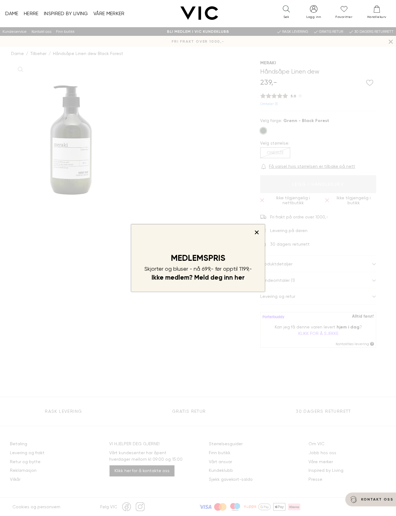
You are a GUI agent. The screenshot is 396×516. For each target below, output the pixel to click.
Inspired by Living (66, 13)
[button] (286, 13)
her (240, 277)
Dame (12, 13)
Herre (31, 13)
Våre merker (109, 13)
